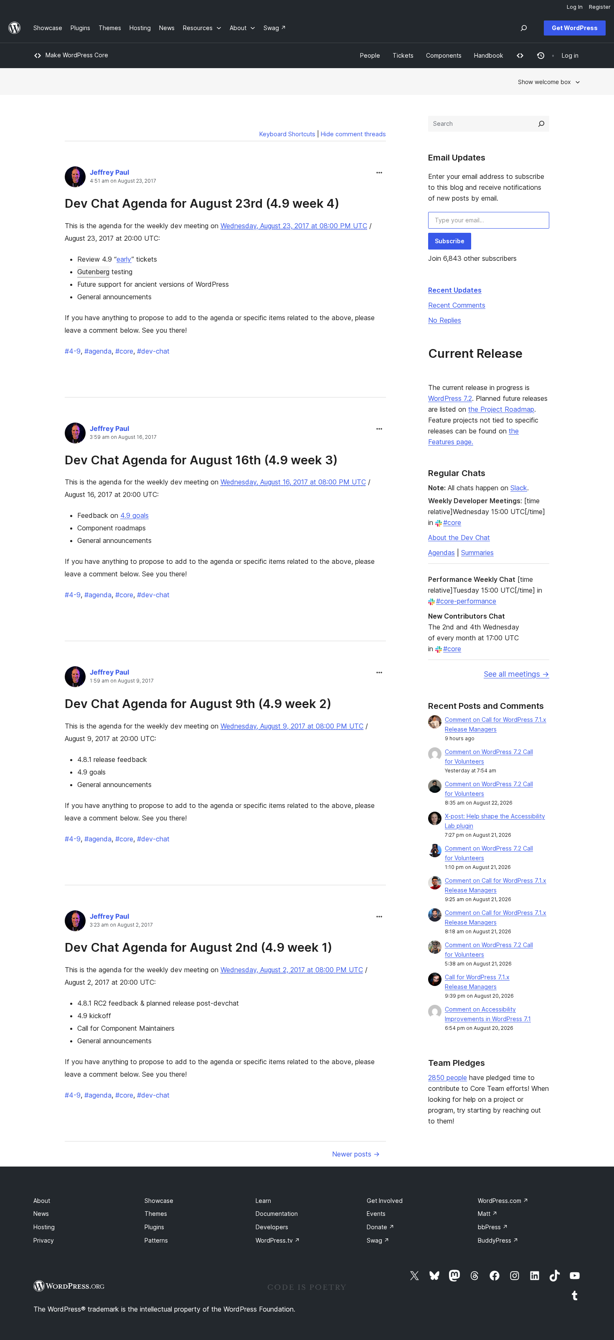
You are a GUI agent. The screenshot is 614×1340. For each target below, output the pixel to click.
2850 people (447, 1077)
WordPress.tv (278, 1240)
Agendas (441, 552)
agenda (98, 351)
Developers (272, 1226)
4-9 (73, 351)
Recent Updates (455, 290)
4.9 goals (134, 515)
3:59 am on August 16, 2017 (123, 437)
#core (452, 522)
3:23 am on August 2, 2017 (121, 925)
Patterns (156, 1240)
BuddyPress (498, 1240)
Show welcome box (544, 81)
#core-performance (466, 601)
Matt (487, 1213)
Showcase (159, 1200)
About (41, 1200)
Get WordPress (575, 27)
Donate (380, 1226)
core (124, 351)
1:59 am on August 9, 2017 (122, 681)
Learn (263, 1200)
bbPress (493, 1226)
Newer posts (356, 1154)
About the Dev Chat (459, 537)
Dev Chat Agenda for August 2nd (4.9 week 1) (198, 947)
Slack (518, 488)
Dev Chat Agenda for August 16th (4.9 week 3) (201, 460)
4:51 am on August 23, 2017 (123, 181)
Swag (378, 1240)
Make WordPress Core (77, 55)
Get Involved (385, 1200)
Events (376, 1213)
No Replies (444, 320)
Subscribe (449, 241)
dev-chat (153, 351)
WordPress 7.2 (450, 398)
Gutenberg (93, 271)
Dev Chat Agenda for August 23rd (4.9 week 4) (202, 203)
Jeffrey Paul (109, 172)
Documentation (277, 1213)
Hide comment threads (353, 134)
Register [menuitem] (600, 6)
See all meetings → (516, 674)
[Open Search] (523, 28)
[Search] (541, 124)
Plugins (154, 1226)
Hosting (44, 1226)
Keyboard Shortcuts (287, 134)
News (41, 1213)
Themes (156, 1213)
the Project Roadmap (501, 409)
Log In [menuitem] (575, 6)
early (124, 259)
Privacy (43, 1240)
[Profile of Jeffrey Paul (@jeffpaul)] (75, 178)
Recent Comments (456, 305)
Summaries (477, 552)
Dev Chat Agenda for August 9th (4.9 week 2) (198, 703)
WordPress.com (503, 1200)
